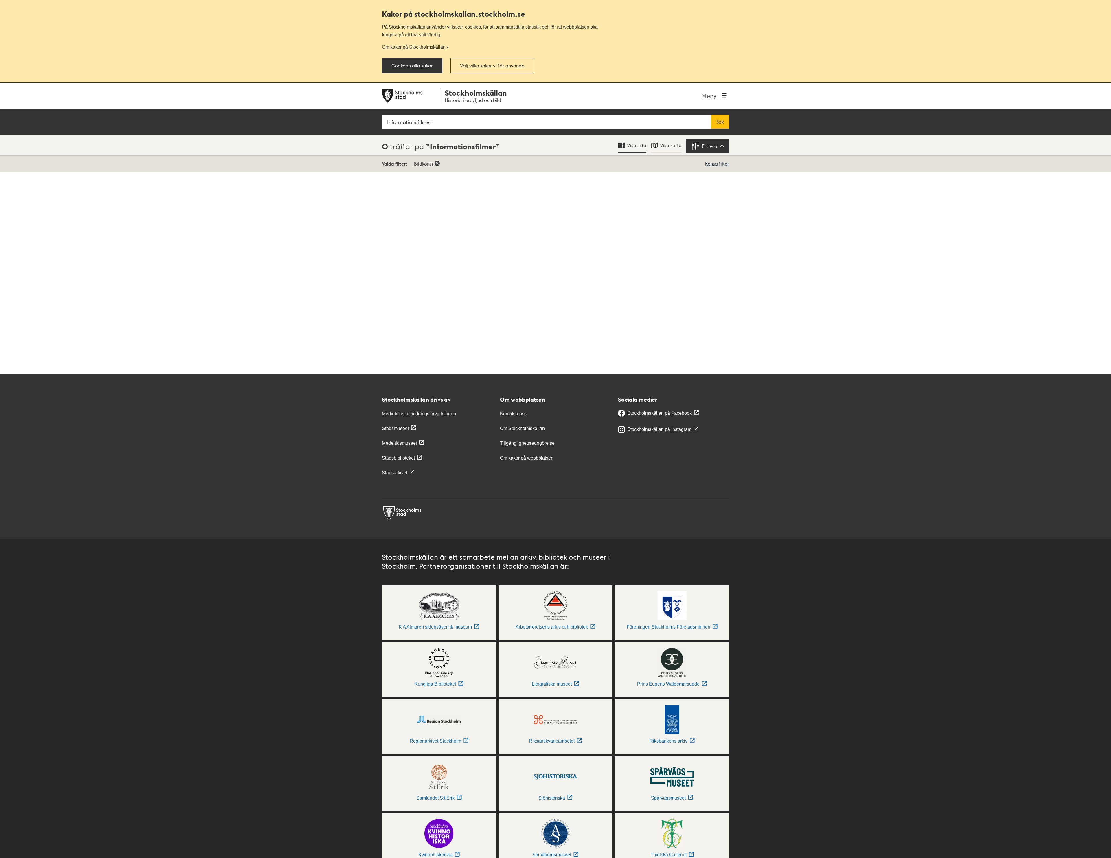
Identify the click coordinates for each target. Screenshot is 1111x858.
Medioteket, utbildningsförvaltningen (419, 413)
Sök (720, 122)
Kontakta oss (513, 413)
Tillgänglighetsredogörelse (527, 443)
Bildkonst (423, 164)
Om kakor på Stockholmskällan (414, 46)
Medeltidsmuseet (399, 443)
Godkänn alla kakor (412, 66)
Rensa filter (717, 164)
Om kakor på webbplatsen (526, 457)
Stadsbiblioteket (398, 457)
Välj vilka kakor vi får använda (492, 66)
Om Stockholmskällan (522, 428)
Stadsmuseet (395, 428)
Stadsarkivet (394, 472)
